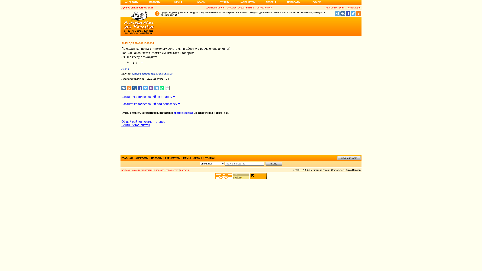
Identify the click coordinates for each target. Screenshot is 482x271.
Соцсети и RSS (246, 7)
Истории (155, 2)
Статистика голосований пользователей (149, 104)
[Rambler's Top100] (223, 176)
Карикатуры (247, 2)
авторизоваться (183, 112)
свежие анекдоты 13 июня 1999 (152, 73)
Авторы (271, 2)
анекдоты (142, 158)
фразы (197, 158)
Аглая (125, 68)
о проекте (159, 170)
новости (184, 170)
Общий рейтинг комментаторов (143, 121)
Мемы (178, 2)
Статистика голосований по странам (146, 96)
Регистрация (354, 7)
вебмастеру (172, 170)
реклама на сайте (130, 170)
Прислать (293, 2)
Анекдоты (131, 2)
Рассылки (231, 7)
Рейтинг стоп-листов (135, 125)
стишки (210, 158)
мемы (187, 158)
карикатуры (173, 158)
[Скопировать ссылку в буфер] (167, 88)
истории (156, 158)
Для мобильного (215, 7)
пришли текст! (349, 158)
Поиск (317, 2)
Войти (342, 7)
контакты (147, 170)
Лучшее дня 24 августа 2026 (137, 7)
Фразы (201, 2)
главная (127, 158)
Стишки (225, 2)
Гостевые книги (264, 7)
